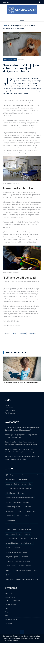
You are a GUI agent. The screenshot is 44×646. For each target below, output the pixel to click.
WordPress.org (10, 413)
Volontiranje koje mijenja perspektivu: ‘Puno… (21, 383)
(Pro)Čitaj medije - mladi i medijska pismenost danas (24, 475)
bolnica (13, 333)
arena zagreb (23, 479)
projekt (8, 548)
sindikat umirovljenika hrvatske (16, 552)
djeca (24, 484)
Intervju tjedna (10, 597)
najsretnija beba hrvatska (22, 529)
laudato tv (9, 516)
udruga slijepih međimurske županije (18, 561)
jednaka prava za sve (21, 502)
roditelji (17, 548)
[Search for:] (9, 2)
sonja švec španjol (12, 557)
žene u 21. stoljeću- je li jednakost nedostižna (22, 579)
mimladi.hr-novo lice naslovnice (17, 525)
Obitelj (7, 612)
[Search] (39, 2)
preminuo (34, 539)
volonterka (32, 333)
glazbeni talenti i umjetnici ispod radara (19, 489)
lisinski (19, 516)
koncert (20, 511)
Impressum (8, 593)
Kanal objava (9, 408)
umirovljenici (10, 566)
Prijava (7, 405)
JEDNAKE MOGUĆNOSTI (13, 601)
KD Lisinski (27, 507)
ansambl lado (10, 479)
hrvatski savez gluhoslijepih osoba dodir (20, 498)
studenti (25, 557)
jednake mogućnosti (13, 507)
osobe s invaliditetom (13, 534)
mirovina (34, 525)
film (30, 484)
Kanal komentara (10, 410)
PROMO (7, 616)
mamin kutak (10, 520)
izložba (8, 502)
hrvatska (21, 493)
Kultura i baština (10, 604)
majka (27, 516)
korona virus (31, 511)
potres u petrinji (11, 539)
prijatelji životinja (12, 543)
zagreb (8, 570)
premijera (24, 539)
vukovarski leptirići (24, 566)
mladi (8, 529)
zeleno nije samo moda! (22, 570)
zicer (35, 570)
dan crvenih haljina (12, 484)
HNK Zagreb (10, 493)
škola (8, 575)
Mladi (6, 608)
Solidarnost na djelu (10, 59)
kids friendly (10, 511)
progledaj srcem (26, 543)
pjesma (27, 534)
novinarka (22, 333)
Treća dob (8, 623)
